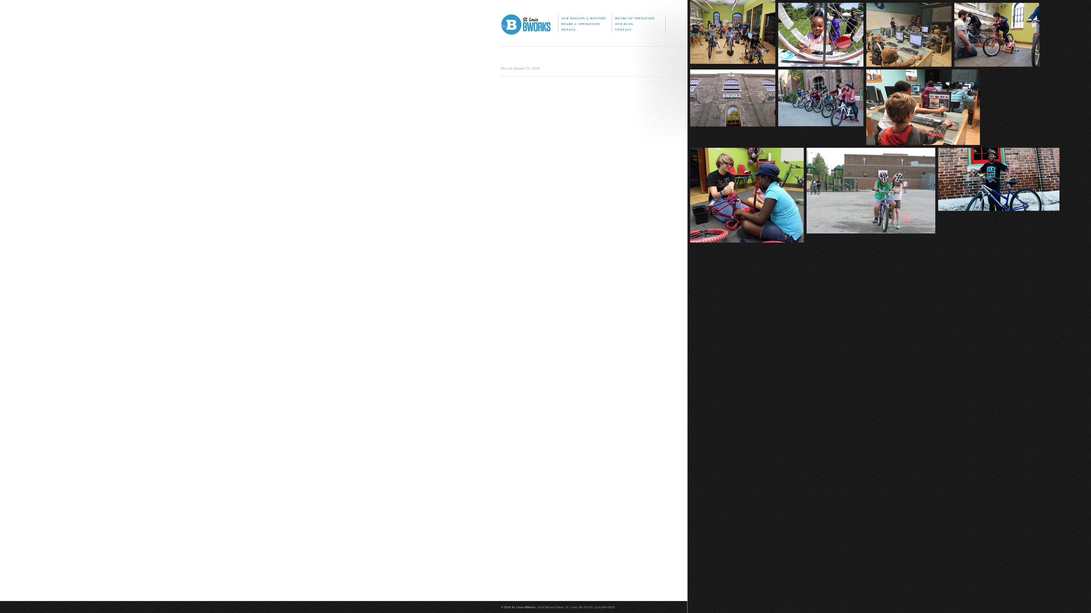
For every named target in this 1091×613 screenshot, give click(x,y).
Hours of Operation (635, 18)
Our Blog (624, 24)
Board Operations (581, 24)
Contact (623, 29)
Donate (568, 29)
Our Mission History (583, 18)
